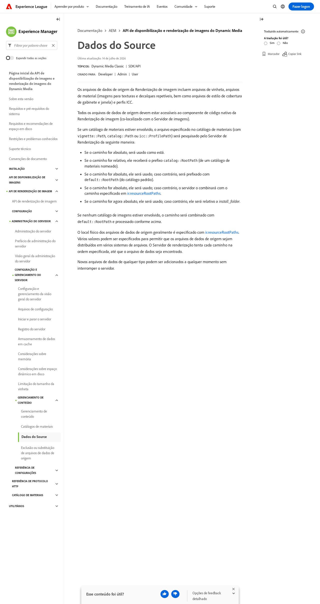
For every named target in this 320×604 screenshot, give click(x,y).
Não (285, 43)
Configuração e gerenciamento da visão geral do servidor (34, 293)
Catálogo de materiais (27, 495)
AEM (112, 30)
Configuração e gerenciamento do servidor (28, 275)
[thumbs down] (175, 594)
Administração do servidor (31, 221)
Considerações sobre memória (32, 356)
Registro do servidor (31, 329)
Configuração (22, 211)
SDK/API (134, 66)
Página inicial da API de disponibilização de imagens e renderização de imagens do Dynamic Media (31, 81)
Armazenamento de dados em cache (36, 341)
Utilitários (16, 506)
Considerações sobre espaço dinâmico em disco (37, 371)
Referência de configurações (25, 470)
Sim (272, 43)
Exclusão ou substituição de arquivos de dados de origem (37, 452)
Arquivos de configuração (35, 309)
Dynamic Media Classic (108, 66)
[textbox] (31, 45)
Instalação (17, 169)
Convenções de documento (28, 159)
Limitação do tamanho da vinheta (36, 386)
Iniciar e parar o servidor (34, 319)
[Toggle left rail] (58, 19)
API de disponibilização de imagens (27, 180)
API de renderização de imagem (30, 191)
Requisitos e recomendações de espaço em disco (31, 126)
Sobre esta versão (21, 99)
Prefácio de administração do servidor (35, 243)
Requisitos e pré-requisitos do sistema (29, 111)
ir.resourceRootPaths (143, 193)
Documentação (90, 30)
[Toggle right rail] (261, 19)
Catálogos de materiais (37, 426)
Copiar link (295, 53)
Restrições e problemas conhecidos (33, 139)
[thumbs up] (164, 594)
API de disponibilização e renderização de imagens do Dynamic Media (182, 30)
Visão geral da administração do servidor (35, 258)
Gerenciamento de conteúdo (31, 400)
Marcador (274, 53)
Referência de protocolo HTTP (30, 483)
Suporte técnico (20, 149)
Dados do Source (34, 436)
